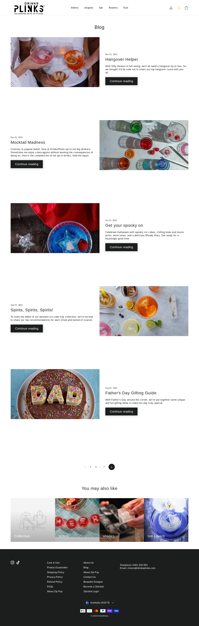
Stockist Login (91, 591)
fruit (125, 7)
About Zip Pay (55, 591)
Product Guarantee (57, 567)
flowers (113, 7)
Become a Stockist (93, 586)
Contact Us (89, 577)
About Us (88, 562)
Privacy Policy (55, 577)
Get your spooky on (124, 225)
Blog (86, 567)
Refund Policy (54, 582)
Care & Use (53, 562)
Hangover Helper (121, 59)
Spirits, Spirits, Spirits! (32, 310)
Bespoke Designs (93, 582)
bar (101, 7)
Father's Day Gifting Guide (130, 393)
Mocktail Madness (28, 142)
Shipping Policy (55, 572)
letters (75, 7)
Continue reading (121, 81)
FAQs (50, 586)
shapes (88, 7)
